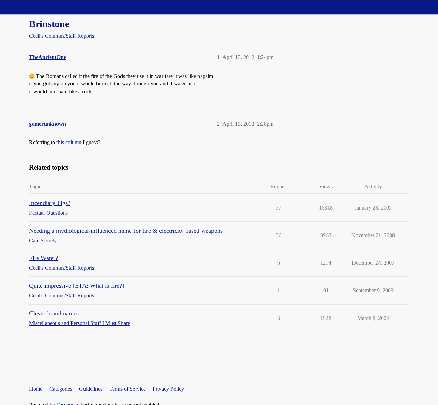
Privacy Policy (168, 389)
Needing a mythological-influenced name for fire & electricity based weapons (126, 230)
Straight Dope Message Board (35, 7)
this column (68, 142)
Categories (60, 389)
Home (35, 389)
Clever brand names (54, 313)
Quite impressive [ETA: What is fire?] (76, 285)
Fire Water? (43, 258)
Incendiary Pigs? (49, 203)
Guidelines (90, 389)
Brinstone (49, 23)
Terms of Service (127, 389)
